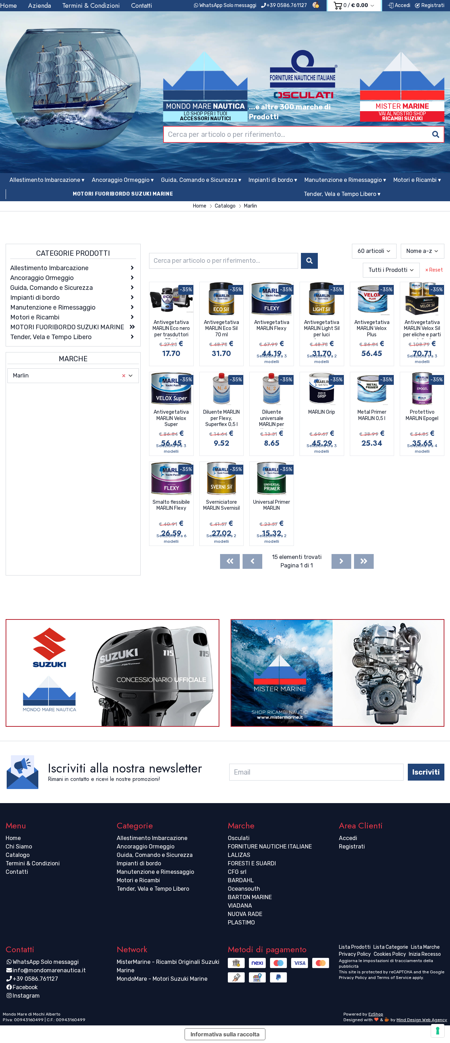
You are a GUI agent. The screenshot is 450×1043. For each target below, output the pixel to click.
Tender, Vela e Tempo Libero (153, 888)
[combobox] (303, 134)
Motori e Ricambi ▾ (417, 180)
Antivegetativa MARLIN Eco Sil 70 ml (221, 328)
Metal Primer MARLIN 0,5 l (372, 415)
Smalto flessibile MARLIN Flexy (171, 505)
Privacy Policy (353, 977)
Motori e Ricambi (138, 880)
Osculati (239, 838)
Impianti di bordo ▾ (273, 180)
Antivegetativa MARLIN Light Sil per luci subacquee (322, 329)
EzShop (375, 1014)
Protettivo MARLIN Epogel (422, 415)
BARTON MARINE (250, 897)
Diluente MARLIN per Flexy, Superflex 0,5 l (221, 418)
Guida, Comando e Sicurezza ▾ (201, 180)
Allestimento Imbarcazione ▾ (46, 180)
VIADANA (240, 905)
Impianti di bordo (139, 863)
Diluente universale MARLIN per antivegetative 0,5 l (271, 419)
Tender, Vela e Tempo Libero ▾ (342, 194)
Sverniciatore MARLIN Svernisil (221, 505)
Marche (73, 359)
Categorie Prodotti (73, 253)
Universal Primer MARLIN (271, 505)
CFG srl (237, 872)
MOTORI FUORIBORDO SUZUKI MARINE (123, 194)
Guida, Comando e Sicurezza (155, 855)
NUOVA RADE (245, 914)
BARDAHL (241, 880)
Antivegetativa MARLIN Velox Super (171, 418)
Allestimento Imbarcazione (152, 838)
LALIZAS (239, 855)
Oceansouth (244, 888)
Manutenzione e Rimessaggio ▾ (345, 180)
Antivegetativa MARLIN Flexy (271, 325)
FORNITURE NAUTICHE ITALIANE (270, 846)
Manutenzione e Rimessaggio (155, 872)
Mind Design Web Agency (422, 1019)
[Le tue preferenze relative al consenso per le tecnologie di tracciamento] (437, 1030)
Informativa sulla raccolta (225, 1034)
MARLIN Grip (321, 412)
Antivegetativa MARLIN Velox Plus (372, 328)
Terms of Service (394, 977)
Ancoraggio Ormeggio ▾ (123, 180)
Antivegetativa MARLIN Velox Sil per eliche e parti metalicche (422, 329)
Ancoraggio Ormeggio (145, 846)
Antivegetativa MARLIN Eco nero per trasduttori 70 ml (171, 329)
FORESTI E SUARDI (252, 863)
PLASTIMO (241, 922)
